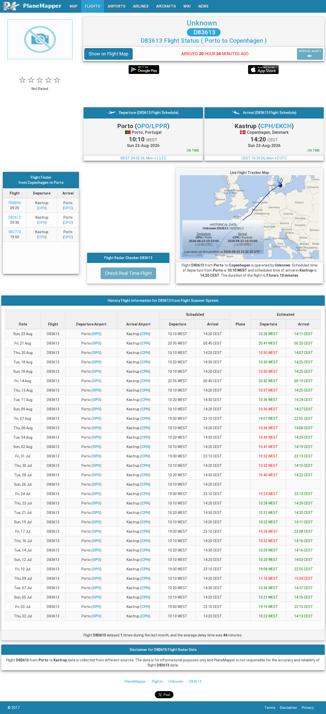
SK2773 (14, 232)
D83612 (14, 217)
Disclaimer (291, 708)
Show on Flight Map (108, 53)
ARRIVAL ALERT (309, 51)
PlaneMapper (135, 681)
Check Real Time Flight (128, 273)
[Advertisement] (203, 90)
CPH (41, 208)
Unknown (202, 23)
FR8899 (15, 203)
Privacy (310, 708)
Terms (272, 708)
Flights (157, 681)
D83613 (203, 32)
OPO (68, 208)
